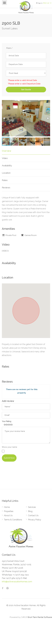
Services (32, 507)
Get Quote (26, 89)
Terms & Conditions (13, 519)
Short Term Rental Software (40, 617)
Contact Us (33, 515)
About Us (8, 515)
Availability (7, 165)
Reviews (6, 187)
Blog (30, 511)
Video (5, 158)
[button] (4, 118)
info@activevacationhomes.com (17, 581)
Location (6, 173)
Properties (8, 511)
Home (7, 507)
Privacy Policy (34, 519)
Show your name (9, 447)
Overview (6, 151)
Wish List (46, 3)
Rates (5, 180)
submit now (9, 458)
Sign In (40, 3)
